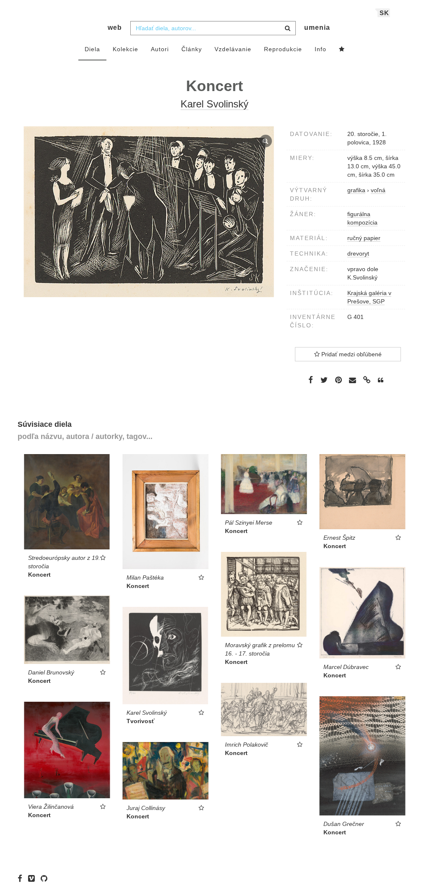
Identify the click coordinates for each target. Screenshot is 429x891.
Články (191, 49)
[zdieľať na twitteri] (324, 380)
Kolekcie (125, 49)
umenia (317, 27)
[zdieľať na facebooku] (310, 380)
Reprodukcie (283, 49)
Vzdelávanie (232, 49)
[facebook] (22, 878)
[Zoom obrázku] (149, 211)
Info (320, 49)
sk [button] (384, 12)
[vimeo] (33, 878)
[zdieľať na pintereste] (338, 380)
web (115, 27)
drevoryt (358, 253)
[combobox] (213, 28)
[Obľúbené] (342, 49)
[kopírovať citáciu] (380, 380)
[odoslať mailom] (352, 380)
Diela (92, 49)
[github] (46, 878)
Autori (160, 49)
